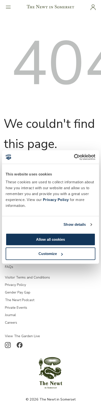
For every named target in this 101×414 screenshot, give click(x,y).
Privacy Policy (56, 200)
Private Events (16, 307)
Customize (47, 254)
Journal (10, 315)
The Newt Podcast (19, 300)
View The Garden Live (22, 336)
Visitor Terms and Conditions (27, 277)
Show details (74, 224)
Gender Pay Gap (17, 292)
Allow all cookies (50, 239)
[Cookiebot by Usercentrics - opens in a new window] (73, 157)
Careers (11, 322)
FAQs (9, 267)
